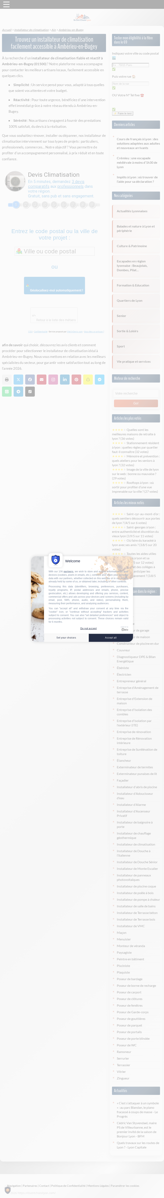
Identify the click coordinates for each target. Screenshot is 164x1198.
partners (68, 571)
